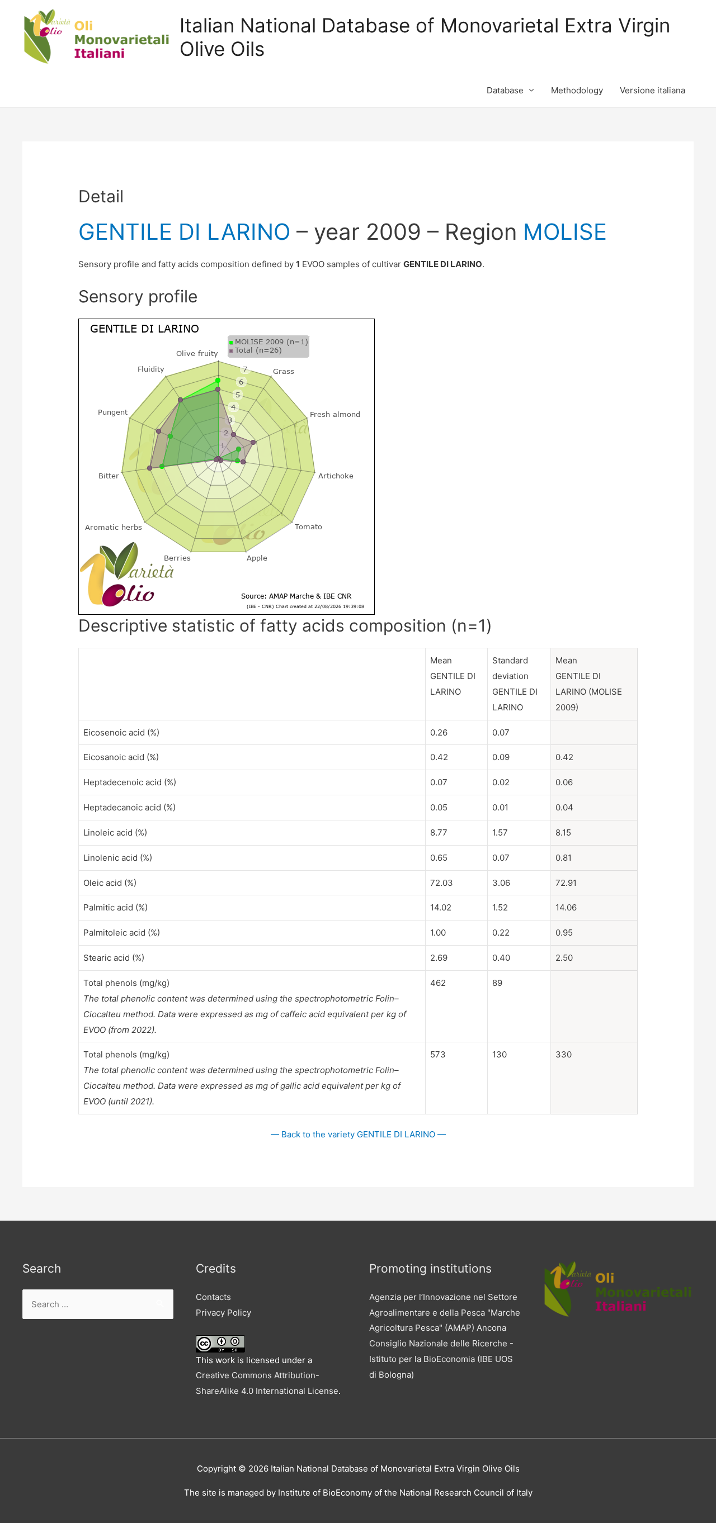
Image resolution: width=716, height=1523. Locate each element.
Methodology (577, 90)
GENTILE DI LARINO (184, 231)
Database (505, 90)
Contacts (213, 1297)
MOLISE (565, 231)
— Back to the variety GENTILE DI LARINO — (358, 1134)
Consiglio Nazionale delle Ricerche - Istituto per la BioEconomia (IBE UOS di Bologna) (441, 1359)
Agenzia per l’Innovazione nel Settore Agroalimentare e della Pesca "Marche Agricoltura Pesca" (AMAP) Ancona (444, 1313)
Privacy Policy (223, 1312)
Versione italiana (652, 90)
